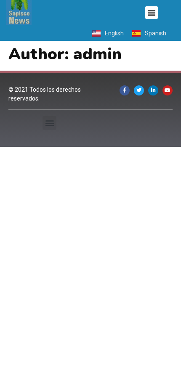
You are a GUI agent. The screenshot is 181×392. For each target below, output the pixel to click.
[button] (151, 12)
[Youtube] (167, 90)
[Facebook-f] (125, 90)
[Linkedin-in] (153, 90)
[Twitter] (139, 90)
